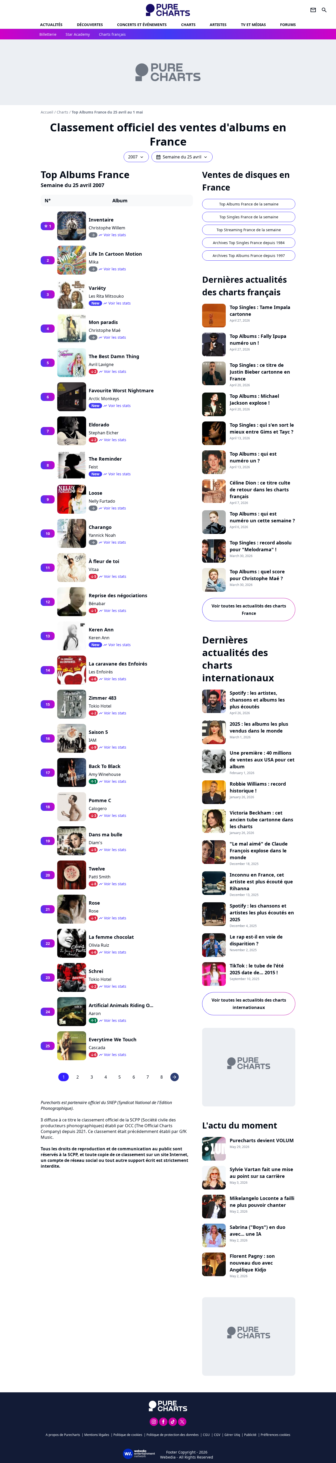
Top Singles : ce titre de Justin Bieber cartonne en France (260, 372)
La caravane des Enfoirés (118, 664)
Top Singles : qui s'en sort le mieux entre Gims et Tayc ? (262, 428)
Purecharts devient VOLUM (262, 1140)
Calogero (98, 808)
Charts (188, 24)
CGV (217, 1435)
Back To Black (104, 766)
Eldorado (99, 424)
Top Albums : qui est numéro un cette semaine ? (262, 517)
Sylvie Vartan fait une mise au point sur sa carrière (261, 1172)
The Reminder (105, 459)
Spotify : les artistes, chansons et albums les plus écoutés (257, 700)
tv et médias (253, 24)
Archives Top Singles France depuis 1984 (249, 242)
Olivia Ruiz (99, 945)
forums (288, 24)
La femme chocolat (111, 937)
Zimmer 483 (102, 698)
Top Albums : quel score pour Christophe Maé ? (257, 574)
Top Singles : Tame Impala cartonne (260, 310)
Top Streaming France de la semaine (249, 229)
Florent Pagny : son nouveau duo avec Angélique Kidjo (252, 1263)
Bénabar (97, 603)
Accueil (47, 112)
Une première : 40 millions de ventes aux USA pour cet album (262, 760)
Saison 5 (98, 732)
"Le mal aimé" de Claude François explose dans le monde (259, 851)
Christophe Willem (107, 228)
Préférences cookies (275, 1435)
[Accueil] (168, 10)
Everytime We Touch (112, 1039)
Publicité (250, 1435)
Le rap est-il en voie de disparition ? (256, 940)
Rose (94, 903)
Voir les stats (115, 234)
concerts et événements (142, 24)
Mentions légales (96, 1435)
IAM (93, 740)
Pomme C (100, 800)
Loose (95, 493)
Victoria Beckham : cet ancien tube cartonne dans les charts (261, 820)
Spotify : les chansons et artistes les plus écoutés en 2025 (262, 913)
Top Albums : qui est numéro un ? (253, 457)
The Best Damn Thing (114, 356)
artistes (218, 24)
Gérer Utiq (232, 1435)
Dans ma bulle (105, 834)
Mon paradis (103, 322)
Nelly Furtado (102, 501)
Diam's (95, 843)
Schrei (96, 971)
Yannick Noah (102, 535)
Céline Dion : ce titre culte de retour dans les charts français (260, 489)
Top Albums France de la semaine (249, 204)
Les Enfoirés (101, 672)
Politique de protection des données (172, 1435)
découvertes (90, 24)
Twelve (97, 869)
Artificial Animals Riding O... (121, 1005)
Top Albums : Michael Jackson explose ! (254, 399)
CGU (206, 1435)
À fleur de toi (104, 561)
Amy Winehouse (105, 774)
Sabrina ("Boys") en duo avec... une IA (257, 1230)
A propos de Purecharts (63, 1435)
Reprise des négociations (118, 595)
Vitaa (94, 569)
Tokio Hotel (100, 706)
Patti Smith (100, 877)
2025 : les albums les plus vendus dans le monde (259, 727)
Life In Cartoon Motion (115, 254)
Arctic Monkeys (104, 398)
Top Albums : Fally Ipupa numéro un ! (258, 339)
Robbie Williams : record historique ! (258, 787)
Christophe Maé (104, 330)
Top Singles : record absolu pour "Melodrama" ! (261, 546)
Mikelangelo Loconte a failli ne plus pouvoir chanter (262, 1201)
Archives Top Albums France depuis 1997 (249, 255)
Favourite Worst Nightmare (121, 390)
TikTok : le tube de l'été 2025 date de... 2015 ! (257, 969)
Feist (93, 467)
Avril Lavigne (101, 364)
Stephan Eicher (104, 433)
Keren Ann (101, 629)
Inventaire (101, 220)
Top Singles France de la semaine (248, 216)
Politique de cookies (127, 1435)
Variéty (97, 288)
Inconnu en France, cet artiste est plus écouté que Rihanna (261, 882)
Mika (93, 262)
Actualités (51, 24)
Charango (100, 527)
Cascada (97, 1047)
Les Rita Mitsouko (106, 296)
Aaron (95, 1013)
